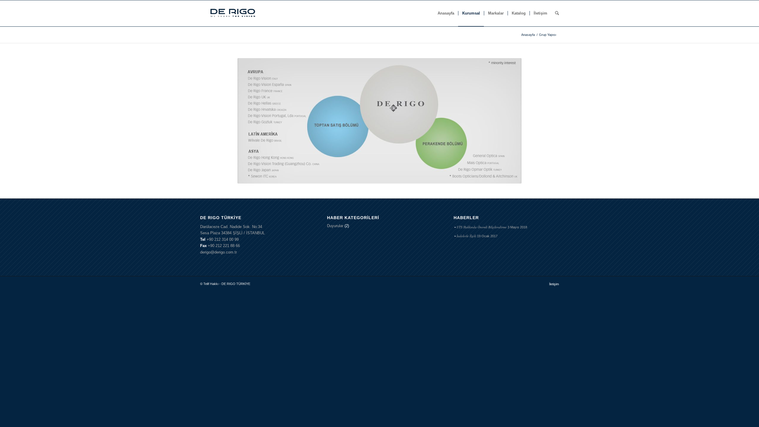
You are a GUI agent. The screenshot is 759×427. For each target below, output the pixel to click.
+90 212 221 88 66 (224, 245)
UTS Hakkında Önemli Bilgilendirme (482, 227)
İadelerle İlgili (466, 236)
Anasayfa (528, 34)
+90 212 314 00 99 (223, 239)
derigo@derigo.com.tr (218, 252)
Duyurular (335, 226)
